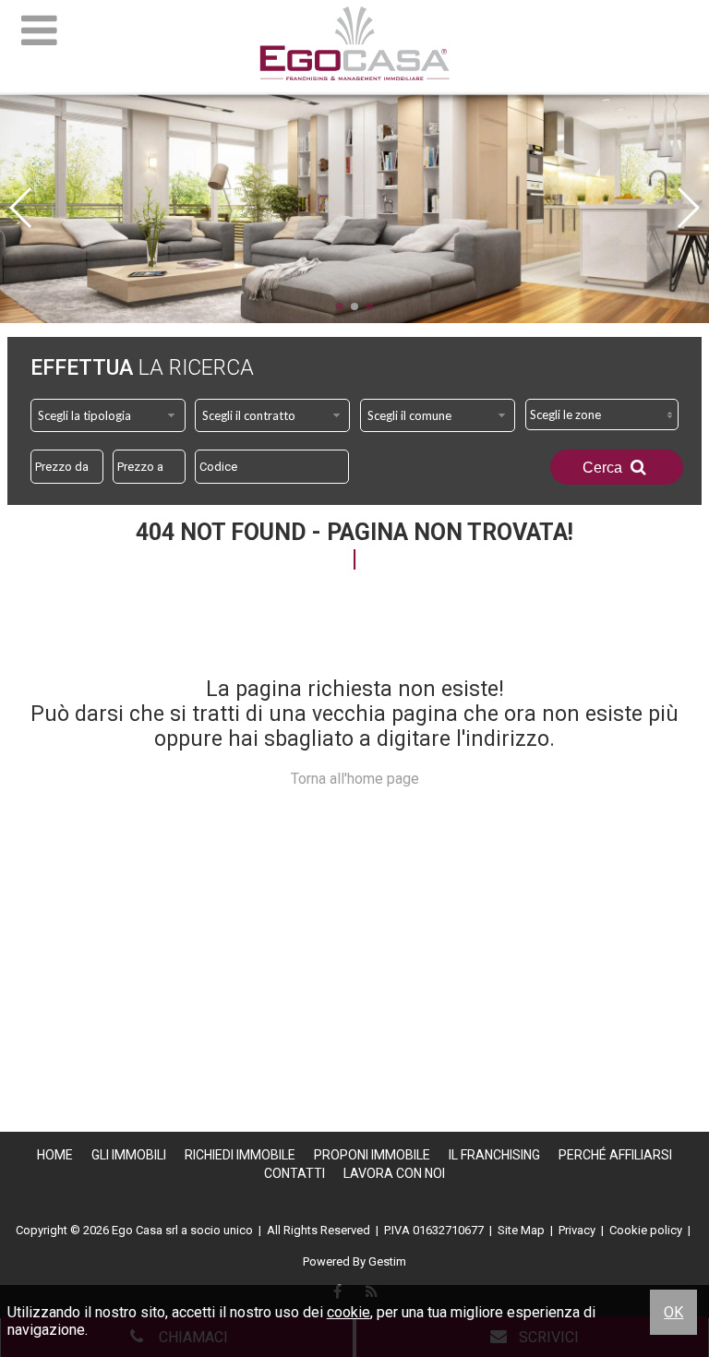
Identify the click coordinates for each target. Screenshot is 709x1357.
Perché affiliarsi (615, 1154)
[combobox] (108, 415)
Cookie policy (645, 1230)
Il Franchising (494, 1154)
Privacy (577, 1230)
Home (55, 1154)
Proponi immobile (372, 1154)
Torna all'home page (355, 778)
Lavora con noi (394, 1173)
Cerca (604, 467)
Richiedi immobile (240, 1154)
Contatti (294, 1173)
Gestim (387, 1261)
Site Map (521, 1230)
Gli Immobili (128, 1154)
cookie (348, 1312)
